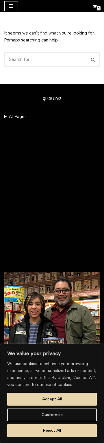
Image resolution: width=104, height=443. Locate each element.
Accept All (52, 399)
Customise (52, 414)
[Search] (93, 59)
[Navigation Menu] (11, 6)
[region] (52, 393)
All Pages (18, 116)
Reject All (52, 430)
